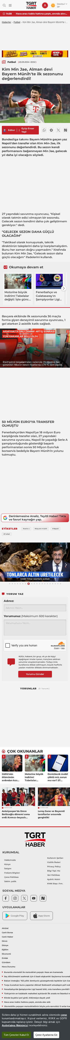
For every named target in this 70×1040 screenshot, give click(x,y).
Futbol (17, 22)
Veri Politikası (53, 875)
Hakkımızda (10, 860)
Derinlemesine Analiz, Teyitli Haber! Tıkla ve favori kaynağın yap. (37, 517)
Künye (7, 864)
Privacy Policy (54, 866)
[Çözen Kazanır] (35, 53)
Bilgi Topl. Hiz (53, 871)
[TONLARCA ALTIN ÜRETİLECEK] (35, 562)
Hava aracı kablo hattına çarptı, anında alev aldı (41, 13)
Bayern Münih (40, 451)
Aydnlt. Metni (53, 879)
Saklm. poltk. (10, 881)
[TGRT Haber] (31, 5)
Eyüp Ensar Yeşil (27, 130)
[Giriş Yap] (45, 5)
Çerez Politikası (11, 877)
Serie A (63, 439)
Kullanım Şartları (55, 858)
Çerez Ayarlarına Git (46, 1035)
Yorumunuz (31, 616)
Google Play (17, 915)
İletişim (7, 868)
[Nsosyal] (65, 130)
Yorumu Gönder (35, 674)
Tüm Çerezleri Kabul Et (16, 1035)
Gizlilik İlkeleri (53, 862)
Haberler (6, 22)
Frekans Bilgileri (12, 873)
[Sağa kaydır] (63, 288)
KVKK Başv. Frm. (55, 883)
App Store (44, 915)
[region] (35, 1024)
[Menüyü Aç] (10, 5)
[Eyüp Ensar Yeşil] (4, 130)
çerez (64, 1014)
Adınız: (9, 601)
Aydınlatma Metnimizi (15, 1025)
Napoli (30, 432)
